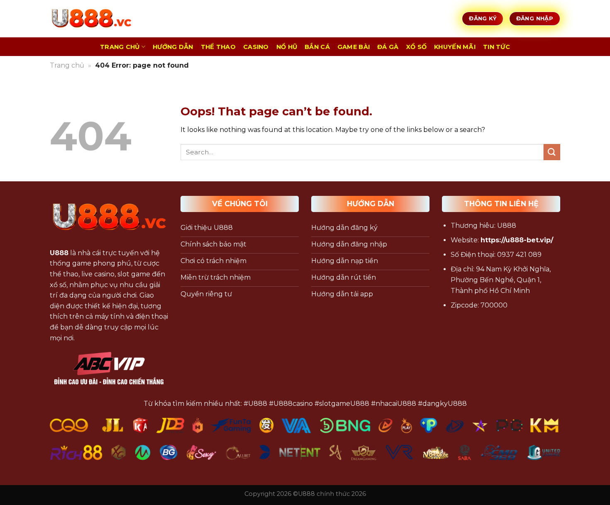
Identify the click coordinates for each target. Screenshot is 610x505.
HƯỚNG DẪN (173, 47)
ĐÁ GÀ (387, 47)
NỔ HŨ (286, 47)
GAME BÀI (353, 47)
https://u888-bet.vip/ (517, 240)
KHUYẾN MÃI (455, 47)
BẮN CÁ (317, 47)
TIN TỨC (496, 47)
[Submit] (552, 152)
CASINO (256, 47)
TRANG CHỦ (120, 47)
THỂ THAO (218, 47)
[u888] (91, 18)
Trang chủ (67, 65)
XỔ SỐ (416, 47)
